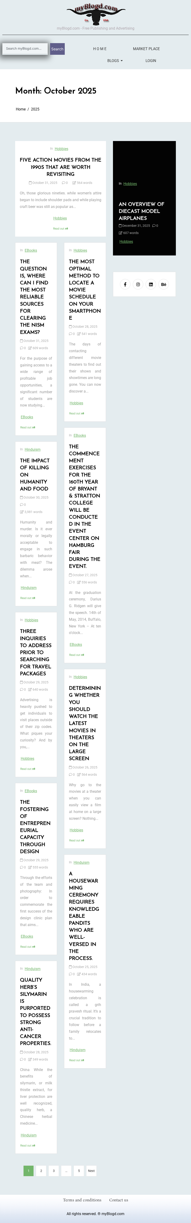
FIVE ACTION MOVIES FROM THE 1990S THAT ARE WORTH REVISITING (60, 167)
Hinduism (33, 449)
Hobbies (61, 149)
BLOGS (113, 61)
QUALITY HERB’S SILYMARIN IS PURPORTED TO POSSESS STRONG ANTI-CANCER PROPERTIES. (35, 1012)
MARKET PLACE (146, 49)
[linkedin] (151, 284)
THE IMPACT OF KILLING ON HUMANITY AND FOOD (35, 475)
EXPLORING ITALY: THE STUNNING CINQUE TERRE (144, 211)
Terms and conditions (82, 1200)
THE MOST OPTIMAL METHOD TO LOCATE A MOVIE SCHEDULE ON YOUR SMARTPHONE (85, 290)
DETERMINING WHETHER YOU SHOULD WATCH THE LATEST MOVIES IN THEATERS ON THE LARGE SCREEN (85, 723)
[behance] (163, 284)
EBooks (31, 250)
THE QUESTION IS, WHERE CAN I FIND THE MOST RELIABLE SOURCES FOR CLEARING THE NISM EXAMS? (34, 297)
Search (57, 49)
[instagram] (138, 284)
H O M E (99, 49)
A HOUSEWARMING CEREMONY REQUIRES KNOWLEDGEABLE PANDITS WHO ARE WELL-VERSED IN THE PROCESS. (84, 916)
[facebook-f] (125, 284)
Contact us (118, 1200)
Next (91, 1171)
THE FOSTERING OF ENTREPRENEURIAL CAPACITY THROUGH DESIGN (35, 827)
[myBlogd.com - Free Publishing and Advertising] (95, 14)
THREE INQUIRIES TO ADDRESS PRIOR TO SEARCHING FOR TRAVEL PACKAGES (35, 652)
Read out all (60, 228)
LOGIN (150, 61)
